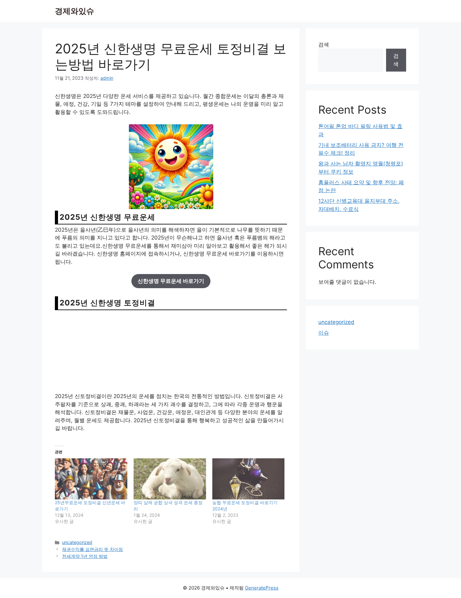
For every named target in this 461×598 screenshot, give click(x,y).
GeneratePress (261, 588)
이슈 (323, 333)
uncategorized (77, 542)
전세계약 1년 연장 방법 (85, 556)
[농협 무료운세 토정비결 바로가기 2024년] (248, 479)
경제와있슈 (74, 11)
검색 (323, 44)
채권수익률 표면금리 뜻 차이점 (92, 549)
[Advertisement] (171, 351)
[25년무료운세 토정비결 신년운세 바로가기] (91, 479)
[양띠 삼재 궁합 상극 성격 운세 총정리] (170, 479)
